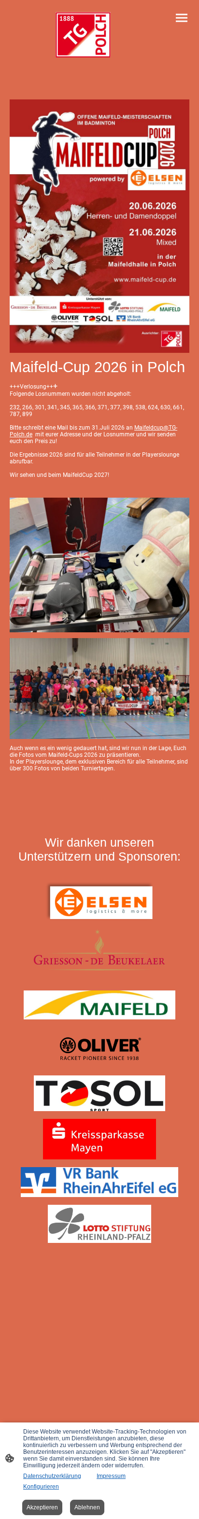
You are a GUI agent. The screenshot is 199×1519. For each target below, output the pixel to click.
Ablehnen (87, 1507)
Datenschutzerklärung (52, 1476)
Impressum (111, 1476)
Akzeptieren (42, 1507)
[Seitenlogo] (83, 34)
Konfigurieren (41, 1486)
